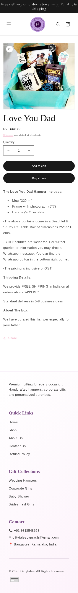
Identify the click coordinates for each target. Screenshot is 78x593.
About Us (16, 438)
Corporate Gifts (20, 488)
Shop (12, 430)
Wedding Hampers (23, 480)
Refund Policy (19, 454)
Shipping (8, 135)
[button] (8, 24)
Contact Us (17, 446)
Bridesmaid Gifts (21, 504)
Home (13, 422)
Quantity (9, 142)
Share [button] (12, 338)
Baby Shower (19, 496)
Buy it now (39, 178)
